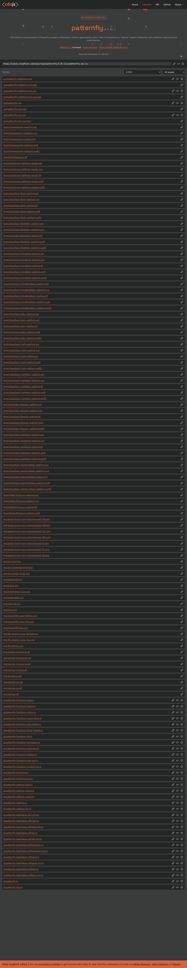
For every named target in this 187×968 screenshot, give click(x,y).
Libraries (146, 4)
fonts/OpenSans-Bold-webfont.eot (21, 193)
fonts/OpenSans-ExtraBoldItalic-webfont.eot (26, 284)
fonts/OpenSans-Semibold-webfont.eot (23, 435)
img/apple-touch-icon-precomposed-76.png (26, 555)
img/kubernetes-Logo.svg (16, 591)
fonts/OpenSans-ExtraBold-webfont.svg (23, 260)
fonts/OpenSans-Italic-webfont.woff (21, 332)
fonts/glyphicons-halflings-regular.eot (22, 163)
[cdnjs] (10, 4)
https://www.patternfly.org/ (113, 47)
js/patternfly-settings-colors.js (18, 797)
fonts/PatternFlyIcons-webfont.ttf (20, 507)
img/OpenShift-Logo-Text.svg (18, 622)
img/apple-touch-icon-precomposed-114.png (26, 519)
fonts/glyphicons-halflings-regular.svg (23, 169)
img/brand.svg (10, 585)
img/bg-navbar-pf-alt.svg (16, 573)
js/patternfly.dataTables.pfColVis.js (21, 815)
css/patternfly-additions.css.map (20, 85)
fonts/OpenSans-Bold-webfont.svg (21, 199)
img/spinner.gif (11, 694)
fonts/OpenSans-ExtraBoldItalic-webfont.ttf (25, 296)
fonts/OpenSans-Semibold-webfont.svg (23, 441)
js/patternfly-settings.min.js (17, 809)
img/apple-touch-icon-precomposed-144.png (26, 525)
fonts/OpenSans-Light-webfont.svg (21, 350)
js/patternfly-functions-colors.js (19, 712)
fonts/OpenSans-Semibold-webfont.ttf (23, 447)
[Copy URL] (174, 64)
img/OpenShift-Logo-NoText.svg (20, 616)
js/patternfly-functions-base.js (18, 700)
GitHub (167, 4)
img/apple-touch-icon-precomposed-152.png (26, 531)
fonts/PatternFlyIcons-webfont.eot (20, 495)
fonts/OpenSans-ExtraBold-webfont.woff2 (25, 278)
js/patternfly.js (10, 881)
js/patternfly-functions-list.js (17, 736)
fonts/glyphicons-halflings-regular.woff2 (24, 187)
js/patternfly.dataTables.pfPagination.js (23, 845)
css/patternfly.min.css (14, 115)
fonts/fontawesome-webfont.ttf (19, 139)
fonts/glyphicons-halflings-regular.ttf (22, 175)
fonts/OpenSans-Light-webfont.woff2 (22, 368)
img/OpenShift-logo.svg (15, 628)
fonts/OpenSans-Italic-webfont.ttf (20, 326)
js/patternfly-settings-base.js (18, 784)
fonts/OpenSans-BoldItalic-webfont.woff (24, 241)
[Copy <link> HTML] (177, 79)
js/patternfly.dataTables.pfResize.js (21, 857)
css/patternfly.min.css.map (17, 121)
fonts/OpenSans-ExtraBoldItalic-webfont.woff (26, 302)
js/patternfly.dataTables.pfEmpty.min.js (23, 827)
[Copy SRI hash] (183, 64)
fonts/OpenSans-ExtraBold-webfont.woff (24, 272)
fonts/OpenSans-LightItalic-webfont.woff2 (25, 398)
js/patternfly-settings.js (15, 803)
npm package (90, 47)
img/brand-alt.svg (12, 579)
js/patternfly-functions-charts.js (19, 706)
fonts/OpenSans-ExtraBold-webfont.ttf (23, 266)
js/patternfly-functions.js (15, 772)
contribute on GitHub (49, 964)
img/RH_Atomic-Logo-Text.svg (19, 640)
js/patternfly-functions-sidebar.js (20, 754)
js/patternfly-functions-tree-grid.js (20, 760)
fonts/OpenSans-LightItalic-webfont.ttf (23, 386)
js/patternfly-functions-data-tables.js (22, 724)
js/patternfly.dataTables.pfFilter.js (20, 833)
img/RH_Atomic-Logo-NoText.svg (20, 634)
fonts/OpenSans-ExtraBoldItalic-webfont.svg (26, 290)
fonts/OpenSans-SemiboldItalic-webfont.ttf (25, 477)
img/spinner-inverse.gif (15, 670)
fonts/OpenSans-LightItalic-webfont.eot (23, 374)
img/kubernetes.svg (13, 597)
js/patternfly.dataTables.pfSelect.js (21, 869)
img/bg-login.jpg (12, 561)
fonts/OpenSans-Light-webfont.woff (22, 362)
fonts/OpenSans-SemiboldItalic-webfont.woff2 (27, 489)
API (157, 4)
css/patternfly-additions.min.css (19, 91)
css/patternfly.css (12, 103)
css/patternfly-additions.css (17, 79)
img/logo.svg (10, 609)
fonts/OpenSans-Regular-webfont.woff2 (23, 429)
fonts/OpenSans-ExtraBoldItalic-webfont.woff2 (27, 308)
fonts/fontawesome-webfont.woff (20, 145)
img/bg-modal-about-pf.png (18, 567)
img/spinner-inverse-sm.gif (17, 658)
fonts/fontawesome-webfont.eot (20, 127)
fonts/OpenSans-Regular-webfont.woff (23, 422)
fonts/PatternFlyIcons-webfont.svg (21, 501)
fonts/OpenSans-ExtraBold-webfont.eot (23, 254)
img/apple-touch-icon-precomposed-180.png (26, 537)
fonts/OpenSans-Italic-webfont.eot (21, 314)
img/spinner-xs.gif (12, 688)
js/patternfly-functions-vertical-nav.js (22, 766)
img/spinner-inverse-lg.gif (16, 652)
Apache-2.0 (66, 47)
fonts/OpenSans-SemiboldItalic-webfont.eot (26, 465)
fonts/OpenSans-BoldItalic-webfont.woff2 (24, 248)
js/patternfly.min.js (12, 887)
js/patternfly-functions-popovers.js (21, 748)
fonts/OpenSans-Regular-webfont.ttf (22, 416)
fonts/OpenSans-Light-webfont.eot (21, 344)
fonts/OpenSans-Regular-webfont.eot (22, 404)
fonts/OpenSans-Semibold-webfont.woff (24, 453)
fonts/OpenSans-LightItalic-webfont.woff (24, 392)
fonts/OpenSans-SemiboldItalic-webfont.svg (26, 471)
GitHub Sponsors (141, 964)
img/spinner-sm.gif (13, 682)
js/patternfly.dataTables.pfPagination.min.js (25, 851)
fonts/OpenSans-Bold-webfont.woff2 (22, 217)
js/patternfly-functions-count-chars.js (22, 718)
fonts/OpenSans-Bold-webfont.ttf (20, 205)
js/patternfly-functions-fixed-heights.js (23, 730)
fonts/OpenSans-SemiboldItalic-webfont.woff (26, 483)
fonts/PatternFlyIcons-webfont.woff (21, 513)
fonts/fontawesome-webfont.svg (20, 133)
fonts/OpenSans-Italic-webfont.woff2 (22, 338)
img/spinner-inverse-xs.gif (16, 664)
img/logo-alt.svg (11, 603)
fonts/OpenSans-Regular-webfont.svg (22, 410)
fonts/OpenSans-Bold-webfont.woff (21, 211)
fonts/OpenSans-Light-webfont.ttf (20, 356)
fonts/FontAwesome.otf (15, 157)
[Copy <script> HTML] (178, 64)
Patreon (176, 964)
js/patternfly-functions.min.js (18, 778)
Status (178, 4)
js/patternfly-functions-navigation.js (21, 742)
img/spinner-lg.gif (12, 676)
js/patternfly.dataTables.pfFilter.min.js (22, 839)
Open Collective (160, 964)
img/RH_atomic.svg (13, 646)
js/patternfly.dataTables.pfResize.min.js (23, 863)
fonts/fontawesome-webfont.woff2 (21, 151)
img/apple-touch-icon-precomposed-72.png (26, 549)
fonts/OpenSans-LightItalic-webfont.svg (23, 380)
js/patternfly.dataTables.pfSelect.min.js (23, 875)
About (135, 4)
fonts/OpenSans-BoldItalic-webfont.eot (23, 223)
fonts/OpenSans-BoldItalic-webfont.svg (23, 229)
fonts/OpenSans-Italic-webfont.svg (21, 320)
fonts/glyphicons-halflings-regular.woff (23, 181)
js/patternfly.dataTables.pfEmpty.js (21, 821)
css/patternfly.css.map (15, 109)
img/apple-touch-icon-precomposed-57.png (26, 543)
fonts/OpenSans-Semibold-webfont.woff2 (25, 459)
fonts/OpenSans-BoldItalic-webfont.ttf (22, 235)
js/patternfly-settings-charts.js (18, 790)
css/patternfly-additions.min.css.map (22, 97)
